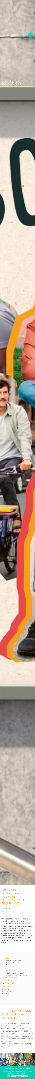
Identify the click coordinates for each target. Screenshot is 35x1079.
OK (9, 1076)
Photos (6, 993)
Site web (7, 989)
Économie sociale (11, 983)
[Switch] (11, 82)
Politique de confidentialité (19, 1076)
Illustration (7, 991)
